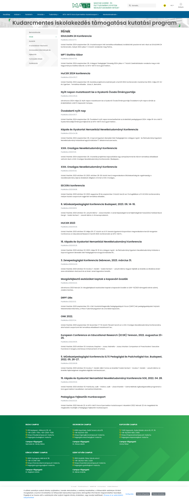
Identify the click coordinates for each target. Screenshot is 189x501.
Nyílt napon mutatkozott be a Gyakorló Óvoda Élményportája (98, 92)
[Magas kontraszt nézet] (165, 5)
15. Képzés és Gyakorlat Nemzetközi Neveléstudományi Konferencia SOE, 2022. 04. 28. (111, 378)
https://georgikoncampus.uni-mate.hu (89, 435)
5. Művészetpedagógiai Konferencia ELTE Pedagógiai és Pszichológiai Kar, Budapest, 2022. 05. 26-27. (111, 358)
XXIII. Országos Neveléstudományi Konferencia (89, 148)
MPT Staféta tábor (72, 54)
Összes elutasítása (158, 494)
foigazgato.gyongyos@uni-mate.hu (41, 465)
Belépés (181, 7)
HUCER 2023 (68, 223)
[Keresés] (130, 5)
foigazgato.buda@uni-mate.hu (39, 437)
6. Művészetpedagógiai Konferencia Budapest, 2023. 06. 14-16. (98, 204)
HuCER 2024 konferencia (75, 73)
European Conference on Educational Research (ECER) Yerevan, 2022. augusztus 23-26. (112, 337)
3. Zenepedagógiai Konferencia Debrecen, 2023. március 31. (96, 260)
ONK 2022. (67, 316)
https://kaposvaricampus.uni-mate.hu (136, 435)
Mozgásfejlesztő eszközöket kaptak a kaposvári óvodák (94, 279)
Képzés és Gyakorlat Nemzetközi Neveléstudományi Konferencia (99, 129)
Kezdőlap (6, 14)
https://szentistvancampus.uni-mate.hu (90, 463)
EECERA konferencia (73, 185)
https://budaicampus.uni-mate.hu (41, 435)
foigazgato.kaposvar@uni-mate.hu (134, 437)
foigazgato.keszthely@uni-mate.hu (88, 437)
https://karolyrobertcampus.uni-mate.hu (44, 463)
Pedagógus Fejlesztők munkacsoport (83, 396)
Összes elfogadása (143, 494)
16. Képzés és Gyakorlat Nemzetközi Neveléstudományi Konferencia (101, 241)
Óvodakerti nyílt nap (73, 110)
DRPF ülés (66, 297)
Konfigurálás (129, 494)
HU (171, 5)
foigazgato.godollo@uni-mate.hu (87, 465)
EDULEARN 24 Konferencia (76, 36)
